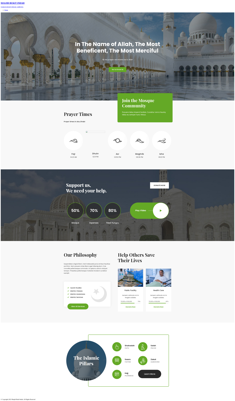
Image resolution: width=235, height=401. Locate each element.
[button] (117, 69)
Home (6, 10)
